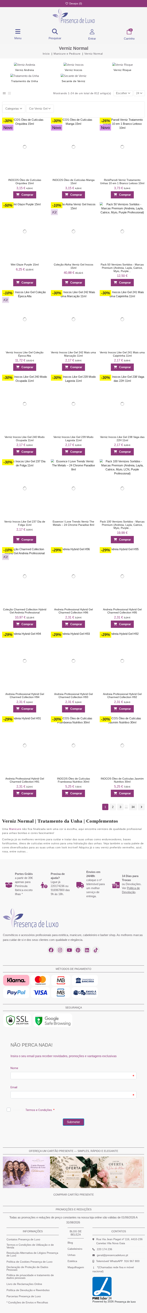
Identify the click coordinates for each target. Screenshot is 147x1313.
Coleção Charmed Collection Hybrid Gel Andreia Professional (24, 611)
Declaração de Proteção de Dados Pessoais (27, 1268)
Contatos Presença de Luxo (23, 1239)
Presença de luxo (125, 1301)
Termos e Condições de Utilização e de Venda (30, 1246)
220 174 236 (104, 1249)
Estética (72, 1261)
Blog (70, 1242)
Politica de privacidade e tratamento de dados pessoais (30, 1276)
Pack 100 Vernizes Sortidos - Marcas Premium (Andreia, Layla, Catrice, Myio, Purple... (122, 525)
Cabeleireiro (75, 1248)
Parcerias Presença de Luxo (24, 1296)
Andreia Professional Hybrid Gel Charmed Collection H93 (73, 695)
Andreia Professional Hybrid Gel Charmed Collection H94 (24, 695)
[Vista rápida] (42, 129)
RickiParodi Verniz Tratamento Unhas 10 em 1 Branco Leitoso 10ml (122, 181)
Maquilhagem (76, 1267)
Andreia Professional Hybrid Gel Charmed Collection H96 (73, 611)
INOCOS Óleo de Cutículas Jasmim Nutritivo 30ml (122, 780)
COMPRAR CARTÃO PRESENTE (73, 1194)
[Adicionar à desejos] (42, 121)
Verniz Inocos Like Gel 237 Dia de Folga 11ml (24, 523)
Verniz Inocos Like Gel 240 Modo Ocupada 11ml (25, 438)
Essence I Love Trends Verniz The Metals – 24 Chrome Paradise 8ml (73, 523)
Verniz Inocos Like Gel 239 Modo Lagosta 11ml (73, 438)
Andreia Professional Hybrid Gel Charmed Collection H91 (24, 780)
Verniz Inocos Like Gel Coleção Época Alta (24, 354)
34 (133, 807)
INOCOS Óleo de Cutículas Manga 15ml (73, 181)
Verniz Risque (122, 70)
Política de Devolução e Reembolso (28, 1290)
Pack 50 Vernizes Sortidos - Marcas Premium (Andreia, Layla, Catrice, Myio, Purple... (122, 268)
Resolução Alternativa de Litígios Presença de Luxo (32, 1254)
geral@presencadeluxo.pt (112, 1255)
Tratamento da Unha (24, 81)
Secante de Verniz (73, 81)
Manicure (15, 828)
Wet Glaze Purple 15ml (25, 264)
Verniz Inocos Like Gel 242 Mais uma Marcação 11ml (73, 354)
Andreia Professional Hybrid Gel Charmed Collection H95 (122, 611)
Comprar (27, 194)
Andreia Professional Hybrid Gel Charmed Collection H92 (122, 695)
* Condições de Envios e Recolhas (27, 1302)
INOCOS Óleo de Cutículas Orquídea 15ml (24, 181)
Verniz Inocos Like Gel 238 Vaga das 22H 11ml (122, 438)
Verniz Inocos (73, 70)
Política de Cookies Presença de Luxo (29, 1261)
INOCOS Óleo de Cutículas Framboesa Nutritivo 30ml (73, 780)
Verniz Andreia (24, 70)
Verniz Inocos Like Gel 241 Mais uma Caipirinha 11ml (122, 354)
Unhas (71, 1255)
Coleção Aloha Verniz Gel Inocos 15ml (73, 266)
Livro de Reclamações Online (24, 1284)
